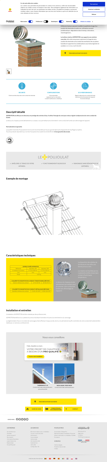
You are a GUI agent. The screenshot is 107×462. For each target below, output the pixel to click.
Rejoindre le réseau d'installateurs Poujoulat (64, 433)
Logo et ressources (11, 441)
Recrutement (10, 437)
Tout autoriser (94, 4)
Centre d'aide (34, 439)
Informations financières (12, 439)
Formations (57, 437)
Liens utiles (33, 444)
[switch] (46, 21)
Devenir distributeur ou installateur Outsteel (64, 435)
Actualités (9, 433)
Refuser (94, 14)
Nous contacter (34, 437)
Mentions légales (58, 445)
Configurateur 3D (35, 446)
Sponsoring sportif (11, 435)
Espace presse (10, 443)
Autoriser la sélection (94, 9)
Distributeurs (34, 435)
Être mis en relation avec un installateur (40, 431)
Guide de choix (34, 443)
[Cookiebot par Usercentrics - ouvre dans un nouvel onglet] (10, 21)
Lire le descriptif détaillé (73, 46)
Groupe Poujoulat (11, 444)
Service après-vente (35, 441)
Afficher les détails (85, 21)
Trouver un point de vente (37, 433)
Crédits (56, 448)
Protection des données (59, 446)
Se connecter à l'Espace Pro (60, 431)
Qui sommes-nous (11, 431)
